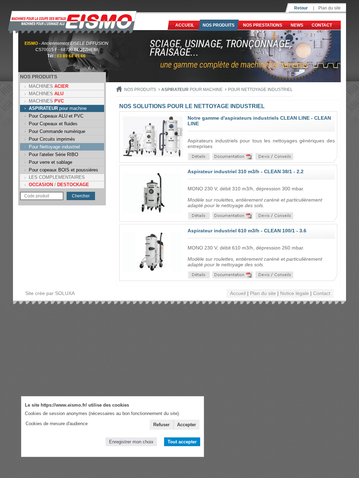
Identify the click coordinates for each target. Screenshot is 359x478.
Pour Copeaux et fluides (53, 123)
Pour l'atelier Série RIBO (53, 154)
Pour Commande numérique (57, 131)
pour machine (58, 108)
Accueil (184, 25)
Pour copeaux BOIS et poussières (63, 170)
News (297, 25)
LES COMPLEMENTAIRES (57, 177)
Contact (322, 25)
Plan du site (329, 8)
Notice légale (294, 293)
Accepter (186, 424)
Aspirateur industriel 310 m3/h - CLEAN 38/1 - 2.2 (246, 171)
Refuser (161, 424)
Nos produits (219, 25)
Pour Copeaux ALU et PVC (56, 116)
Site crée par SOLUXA (50, 293)
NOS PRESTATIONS (262, 25)
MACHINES (48, 86)
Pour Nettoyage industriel (54, 146)
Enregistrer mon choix (131, 441)
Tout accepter (182, 441)
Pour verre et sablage (50, 162)
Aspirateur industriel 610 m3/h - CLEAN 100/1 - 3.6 (247, 230)
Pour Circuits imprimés (52, 139)
